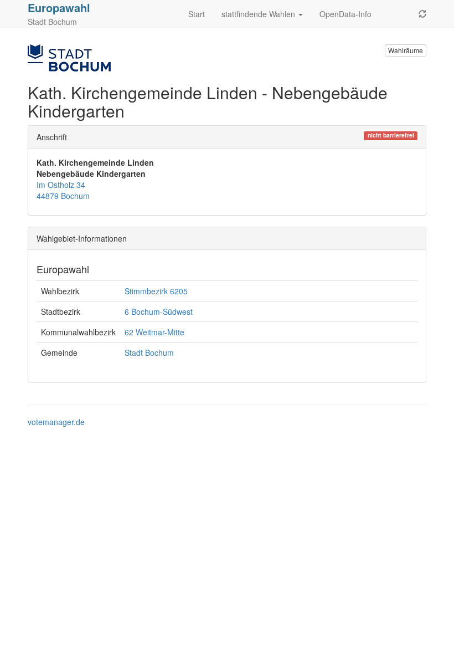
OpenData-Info (345, 13)
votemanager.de (56, 421)
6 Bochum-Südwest (159, 311)
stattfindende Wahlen (259, 13)
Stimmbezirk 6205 (156, 291)
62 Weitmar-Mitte (154, 332)
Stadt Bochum (149, 352)
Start (196, 13)
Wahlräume (405, 50)
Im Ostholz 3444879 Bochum (63, 190)
